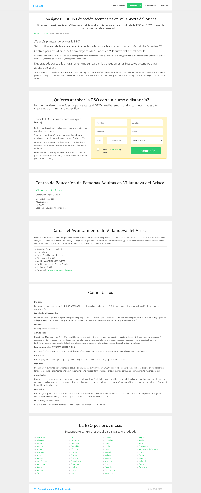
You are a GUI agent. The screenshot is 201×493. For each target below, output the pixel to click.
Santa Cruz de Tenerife (148, 449)
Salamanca (109, 473)
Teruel (141, 452)
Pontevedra (110, 470)
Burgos (40, 470)
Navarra (108, 461)
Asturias (40, 452)
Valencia (142, 458)
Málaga (108, 455)
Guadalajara (76, 461)
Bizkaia (39, 467)
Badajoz (40, 458)
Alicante (40, 443)
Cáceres (40, 473)
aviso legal (115, 149)
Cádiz (73, 437)
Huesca (74, 470)
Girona (74, 455)
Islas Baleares (42, 461)
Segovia (142, 437)
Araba (39, 449)
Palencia (108, 467)
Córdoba (74, 449)
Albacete (40, 440)
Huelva (74, 467)
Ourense (108, 464)
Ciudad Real (76, 446)
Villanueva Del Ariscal (49, 190)
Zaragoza (143, 467)
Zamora (142, 464)
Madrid (108, 452)
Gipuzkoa (75, 464)
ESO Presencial (134, 5)
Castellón (75, 443)
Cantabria (75, 440)
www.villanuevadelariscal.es (59, 270)
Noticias (164, 5)
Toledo (141, 455)
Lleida (107, 446)
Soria (141, 443)
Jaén (72, 473)
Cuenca (74, 452)
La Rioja (108, 437)
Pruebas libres (151, 5)
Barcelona (41, 464)
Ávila (39, 455)
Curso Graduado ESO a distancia (54, 489)
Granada (74, 458)
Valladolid (143, 461)
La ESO (39, 5)
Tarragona (143, 446)
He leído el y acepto (111, 150)
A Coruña (41, 437)
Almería (40, 446)
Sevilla (45, 33)
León (107, 443)
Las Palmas (109, 440)
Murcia (108, 458)
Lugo (107, 449)
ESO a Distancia (118, 5)
